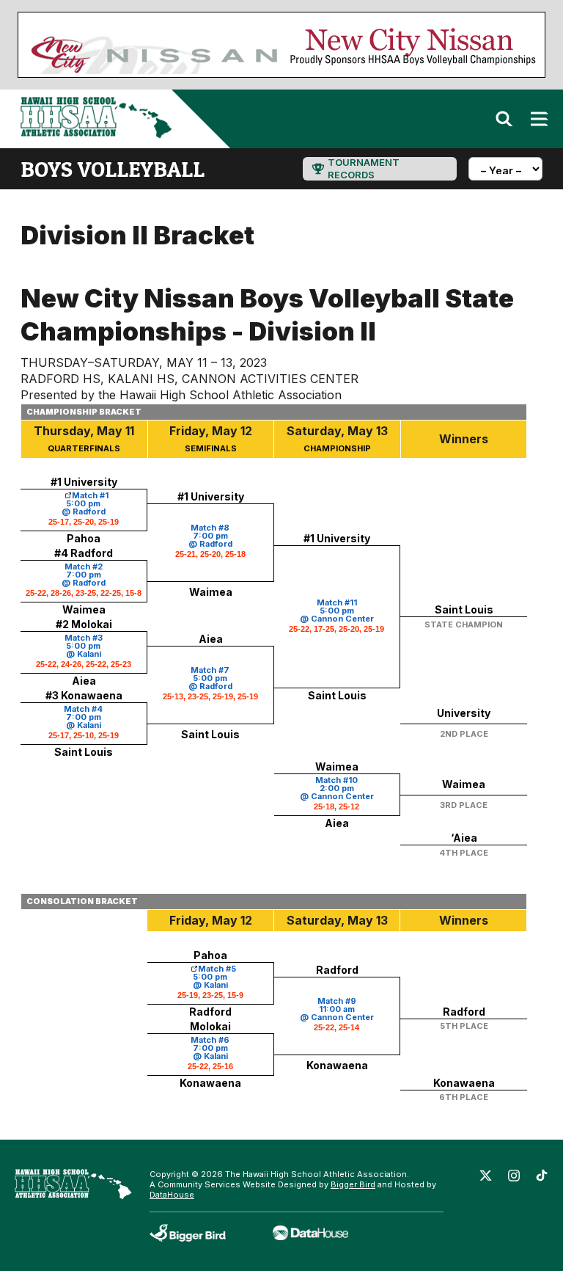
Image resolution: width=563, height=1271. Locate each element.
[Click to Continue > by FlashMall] (65, 495)
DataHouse (172, 1195)
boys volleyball (113, 169)
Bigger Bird (353, 1184)
